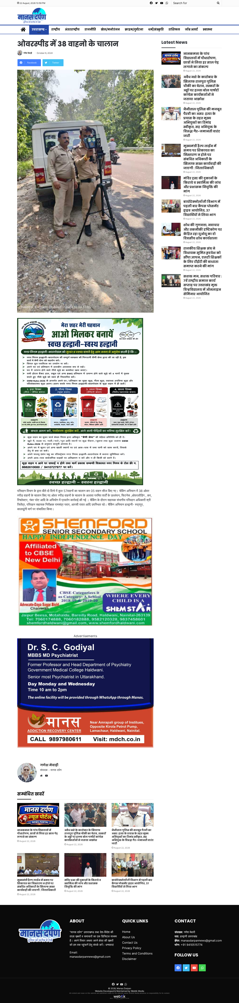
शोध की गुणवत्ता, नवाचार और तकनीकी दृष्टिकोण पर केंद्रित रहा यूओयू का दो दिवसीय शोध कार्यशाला (202, 231)
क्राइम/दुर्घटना (134, 29)
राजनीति (90, 29)
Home (126, 931)
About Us (128, 937)
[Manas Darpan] (32, 15)
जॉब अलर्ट (191, 29)
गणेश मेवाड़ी (27, 53)
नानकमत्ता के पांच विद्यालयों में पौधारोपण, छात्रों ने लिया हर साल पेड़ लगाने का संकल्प (37, 833)
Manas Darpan (124, 988)
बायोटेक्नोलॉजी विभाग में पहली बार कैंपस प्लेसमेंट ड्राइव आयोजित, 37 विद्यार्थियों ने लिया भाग (132, 883)
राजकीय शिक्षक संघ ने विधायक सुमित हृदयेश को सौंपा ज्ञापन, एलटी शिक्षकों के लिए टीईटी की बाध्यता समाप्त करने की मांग (202, 257)
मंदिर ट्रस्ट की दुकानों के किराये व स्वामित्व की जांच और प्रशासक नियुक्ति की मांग (82, 883)
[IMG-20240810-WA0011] (85, 746)
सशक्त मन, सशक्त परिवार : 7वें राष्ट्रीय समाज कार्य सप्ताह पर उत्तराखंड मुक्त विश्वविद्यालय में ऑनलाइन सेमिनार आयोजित (202, 285)
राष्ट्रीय (55, 29)
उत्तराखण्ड (38, 29)
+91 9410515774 (191, 944)
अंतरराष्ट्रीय (72, 29)
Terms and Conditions (137, 953)
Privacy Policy (131, 948)
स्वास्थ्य (207, 29)
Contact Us (130, 942)
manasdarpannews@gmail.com (90, 956)
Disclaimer (129, 959)
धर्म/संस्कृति (156, 29)
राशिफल (174, 29)
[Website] (42, 776)
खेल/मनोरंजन (110, 29)
